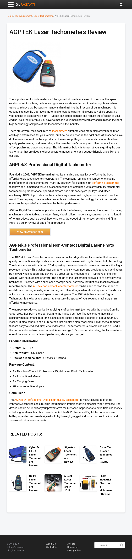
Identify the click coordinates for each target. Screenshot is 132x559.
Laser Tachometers (43, 16)
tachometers (59, 131)
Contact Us (51, 547)
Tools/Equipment (23, 16)
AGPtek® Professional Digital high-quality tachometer (46, 399)
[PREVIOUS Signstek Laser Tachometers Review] (3, 271)
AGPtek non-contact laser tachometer (55, 286)
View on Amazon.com (30, 232)
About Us (51, 543)
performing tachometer (105, 182)
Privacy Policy (74, 550)
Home (10, 16)
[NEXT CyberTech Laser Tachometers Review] (128, 271)
